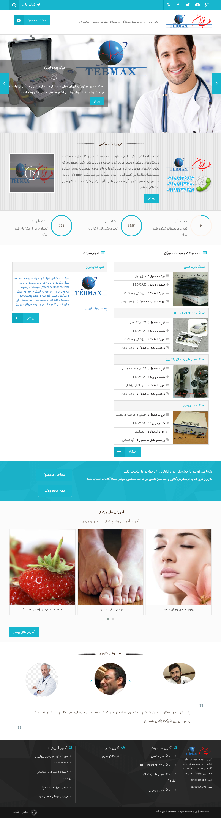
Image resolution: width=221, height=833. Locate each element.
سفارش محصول (99, 22)
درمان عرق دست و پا (55, 787)
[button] (14, 5)
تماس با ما (28, 5)
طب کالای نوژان (111, 756)
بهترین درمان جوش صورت (52, 796)
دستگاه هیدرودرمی (160, 790)
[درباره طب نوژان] (32, 173)
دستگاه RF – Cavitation (156, 765)
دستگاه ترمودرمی (161, 756)
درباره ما (148, 22)
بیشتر (97, 101)
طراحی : (21, 812)
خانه (156, 22)
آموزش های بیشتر (24, 632)
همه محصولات (55, 490)
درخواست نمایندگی (132, 22)
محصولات (115, 22)
